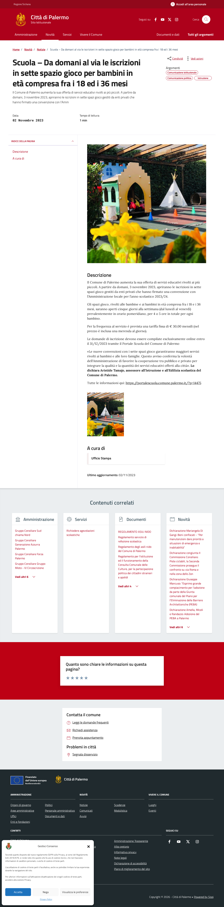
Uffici (13, 816)
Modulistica (120, 810)
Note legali (120, 858)
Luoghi (152, 805)
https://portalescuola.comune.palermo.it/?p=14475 (163, 383)
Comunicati (86, 810)
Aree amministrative (22, 810)
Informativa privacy (125, 852)
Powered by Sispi (204, 897)
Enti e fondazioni (20, 822)
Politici (48, 805)
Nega (46, 892)
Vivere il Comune (91, 34)
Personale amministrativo (60, 810)
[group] (34, 575)
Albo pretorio (121, 846)
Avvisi (83, 816)
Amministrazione (26, 34)
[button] (88, 846)
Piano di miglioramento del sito (132, 869)
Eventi (152, 810)
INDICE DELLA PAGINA (23, 141)
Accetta (18, 892)
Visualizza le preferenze (75, 892)
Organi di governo (20, 805)
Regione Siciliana (22, 4)
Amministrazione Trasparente (131, 841)
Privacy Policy (46, 899)
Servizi (67, 34)
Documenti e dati (168, 34)
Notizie (84, 805)
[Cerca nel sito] (206, 19)
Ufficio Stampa (101, 458)
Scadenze (119, 805)
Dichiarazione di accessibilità (130, 863)
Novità (50, 34)
